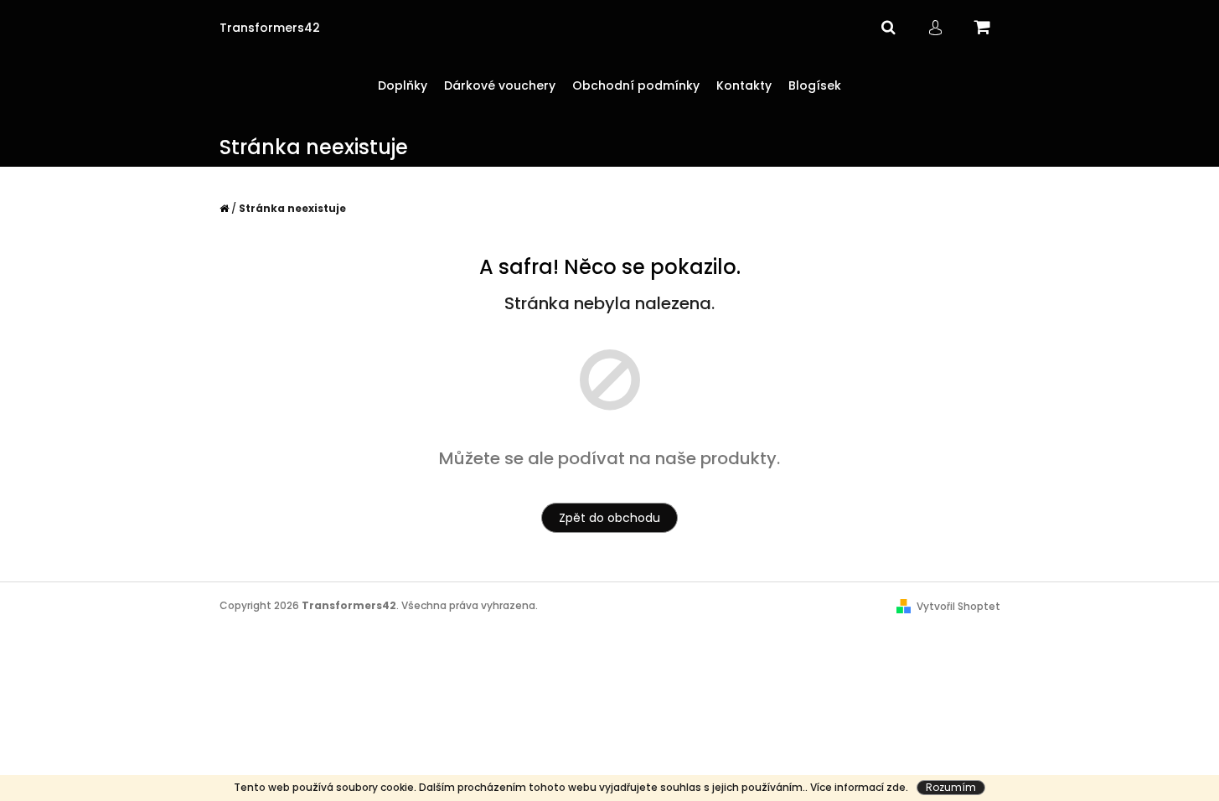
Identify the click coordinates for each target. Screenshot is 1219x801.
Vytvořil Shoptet (958, 606)
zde (896, 787)
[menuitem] (402, 86)
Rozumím (951, 787)
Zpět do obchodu (609, 517)
